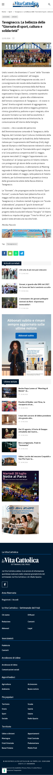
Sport (14, 17)
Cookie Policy (36, 768)
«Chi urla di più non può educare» (33, 270)
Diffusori (31, 615)
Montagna (6, 738)
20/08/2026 (24, 394)
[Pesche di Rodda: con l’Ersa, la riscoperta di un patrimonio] (9, 406)
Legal (30, 628)
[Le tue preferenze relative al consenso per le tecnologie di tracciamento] (4, 770)
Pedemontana (33, 743)
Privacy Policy (26, 768)
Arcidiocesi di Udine (9, 665)
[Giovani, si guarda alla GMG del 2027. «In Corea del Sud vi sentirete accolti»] (9, 288)
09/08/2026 (24, 291)
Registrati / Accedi (10, 600)
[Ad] (26, 233)
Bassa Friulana (7, 748)
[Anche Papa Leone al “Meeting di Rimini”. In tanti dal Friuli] (9, 392)
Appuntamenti (33, 734)
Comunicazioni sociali (10, 670)
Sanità (30, 709)
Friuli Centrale (33, 738)
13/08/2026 (24, 273)
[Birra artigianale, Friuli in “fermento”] (9, 447)
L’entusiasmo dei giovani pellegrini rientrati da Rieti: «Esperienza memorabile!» (33, 302)
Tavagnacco (12, 244)
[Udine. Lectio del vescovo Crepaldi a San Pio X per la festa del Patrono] (9, 460)
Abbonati (5, 628)
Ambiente (6, 689)
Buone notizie (33, 689)
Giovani (6, 17)
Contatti (31, 622)
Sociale (5, 719)
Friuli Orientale (8, 743)
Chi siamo (5, 615)
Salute (30, 714)
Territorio (5, 704)
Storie (4, 709)
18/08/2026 (24, 462)
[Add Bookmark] (14, 38)
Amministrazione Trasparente (11, 770)
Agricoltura (6, 684)
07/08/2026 (24, 308)
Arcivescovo (32, 684)
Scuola (30, 704)
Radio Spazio (33, 719)
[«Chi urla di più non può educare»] (9, 273)
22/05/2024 (6, 38)
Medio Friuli (32, 748)
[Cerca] (49, 4)
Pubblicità (6, 645)
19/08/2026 (24, 421)
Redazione (6, 622)
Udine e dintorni (8, 734)
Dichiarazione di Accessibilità (11, 768)
